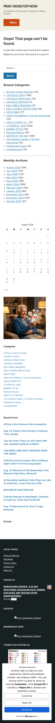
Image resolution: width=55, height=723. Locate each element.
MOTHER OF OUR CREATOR (18, 489)
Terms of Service (11, 555)
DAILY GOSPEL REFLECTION (21, 108)
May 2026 (11, 177)
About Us (8, 570)
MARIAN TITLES (14, 129)
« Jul (6, 289)
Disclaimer (8, 559)
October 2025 (13, 201)
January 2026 (13, 191)
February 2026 (14, 187)
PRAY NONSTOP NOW (20, 6)
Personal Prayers (15, 132)
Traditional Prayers (16, 146)
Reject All (27, 702)
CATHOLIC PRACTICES (18, 98)
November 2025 (15, 197)
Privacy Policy (10, 563)
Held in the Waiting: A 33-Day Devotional (28, 115)
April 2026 (12, 181)
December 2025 (15, 194)
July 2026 (11, 170)
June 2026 (12, 174)
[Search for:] (27, 67)
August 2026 (13, 167)
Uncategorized (14, 149)
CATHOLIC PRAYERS (17, 102)
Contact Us (9, 566)
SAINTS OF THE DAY (17, 135)
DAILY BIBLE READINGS (19, 105)
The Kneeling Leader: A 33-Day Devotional (23, 399)
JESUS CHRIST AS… (17, 122)
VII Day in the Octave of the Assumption (25, 424)
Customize (27, 696)
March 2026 (12, 184)
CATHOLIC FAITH (15, 95)
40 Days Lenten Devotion (20, 91)
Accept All (27, 709)
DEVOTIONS (12, 112)
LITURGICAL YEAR (16, 125)
